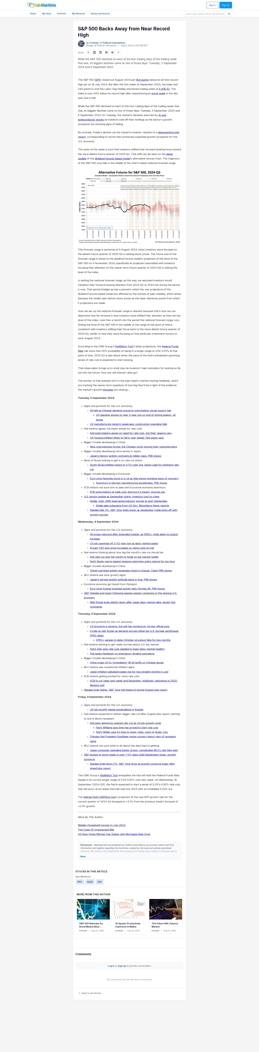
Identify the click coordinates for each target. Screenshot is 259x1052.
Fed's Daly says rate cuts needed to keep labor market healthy (127, 648)
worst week (158, 93)
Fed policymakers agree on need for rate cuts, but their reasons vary (131, 433)
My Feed (46, 13)
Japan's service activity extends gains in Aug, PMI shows (123, 579)
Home (33, 13)
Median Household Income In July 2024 (101, 825)
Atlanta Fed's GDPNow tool (99, 797)
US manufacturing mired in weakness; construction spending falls (128, 424)
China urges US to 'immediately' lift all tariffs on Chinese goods (127, 662)
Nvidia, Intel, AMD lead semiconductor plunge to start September (129, 501)
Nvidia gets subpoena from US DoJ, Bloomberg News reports (132, 505)
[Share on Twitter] (88, 52)
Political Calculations (114, 42)
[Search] (229, 14)
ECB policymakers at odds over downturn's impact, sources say (127, 491)
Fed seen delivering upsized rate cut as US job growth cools (125, 723)
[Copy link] (118, 52)
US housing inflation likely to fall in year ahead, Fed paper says (127, 437)
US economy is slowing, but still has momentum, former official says (129, 626)
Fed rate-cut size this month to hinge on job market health (124, 556)
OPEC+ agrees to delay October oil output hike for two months (133, 640)
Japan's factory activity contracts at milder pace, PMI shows (125, 455)
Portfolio (61, 13)
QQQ (90, 881)
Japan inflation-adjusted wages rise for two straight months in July (129, 671)
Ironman (94, 42)
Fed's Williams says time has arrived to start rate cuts (127, 727)
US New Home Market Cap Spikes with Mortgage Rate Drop (114, 834)
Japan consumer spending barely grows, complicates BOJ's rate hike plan (134, 750)
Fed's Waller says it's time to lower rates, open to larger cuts (132, 732)
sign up (122, 965)
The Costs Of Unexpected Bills (96, 829)
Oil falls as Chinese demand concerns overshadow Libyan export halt (130, 410)
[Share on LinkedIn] (100, 52)
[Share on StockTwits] (94, 52)
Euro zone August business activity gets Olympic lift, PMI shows (127, 588)
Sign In (212, 5)
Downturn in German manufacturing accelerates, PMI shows (131, 482)
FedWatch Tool (124, 346)
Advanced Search (100, 13)
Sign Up (225, 5)
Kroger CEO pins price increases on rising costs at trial (122, 547)
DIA (100, 881)
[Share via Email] (112, 52)
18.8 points (142, 79)
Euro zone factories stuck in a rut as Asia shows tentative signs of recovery (134, 478)
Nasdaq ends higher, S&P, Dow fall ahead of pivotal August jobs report (125, 689)
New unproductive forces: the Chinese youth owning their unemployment (133, 446)
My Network (78, 13)
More (83, 856)
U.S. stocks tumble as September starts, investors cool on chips (121, 496)
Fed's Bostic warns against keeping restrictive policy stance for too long (132, 561)
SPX (97, 79)
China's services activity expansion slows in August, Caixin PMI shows (131, 570)
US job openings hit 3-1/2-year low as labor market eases (124, 543)
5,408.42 (164, 88)
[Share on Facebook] (106, 52)
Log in (111, 965)
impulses (108, 389)
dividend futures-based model (112, 158)
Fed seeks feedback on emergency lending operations (122, 653)
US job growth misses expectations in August (116, 709)
